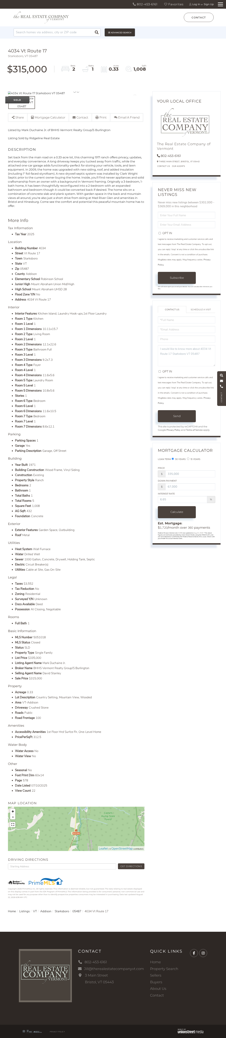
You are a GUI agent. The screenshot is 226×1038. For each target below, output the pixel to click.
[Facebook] (194, 953)
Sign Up (209, 4)
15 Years (195, 459)
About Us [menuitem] (158, 988)
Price (161, 468)
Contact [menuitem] (157, 995)
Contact (199, 17)
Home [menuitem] (155, 962)
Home (12, 911)
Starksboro (62, 911)
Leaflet (103, 849)
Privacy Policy (173, 430)
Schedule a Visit (201, 309)
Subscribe (177, 277)
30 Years (180, 459)
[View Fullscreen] (12, 824)
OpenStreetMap (122, 849)
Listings (24, 911)
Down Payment (167, 480)
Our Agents (178, 166)
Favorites (175, 4)
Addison (45, 911)
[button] (96, 32)
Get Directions (131, 866)
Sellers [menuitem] (155, 975)
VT (35, 911)
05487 (76, 911)
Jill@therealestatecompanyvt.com (114, 969)
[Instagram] (203, 953)
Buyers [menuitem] (156, 982)
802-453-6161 (146, 4)
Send (177, 416)
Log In (196, 4)
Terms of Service (194, 430)
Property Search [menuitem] (164, 969)
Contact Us (163, 166)
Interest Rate (166, 493)
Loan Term (164, 459)
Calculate (176, 512)
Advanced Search (121, 32)
